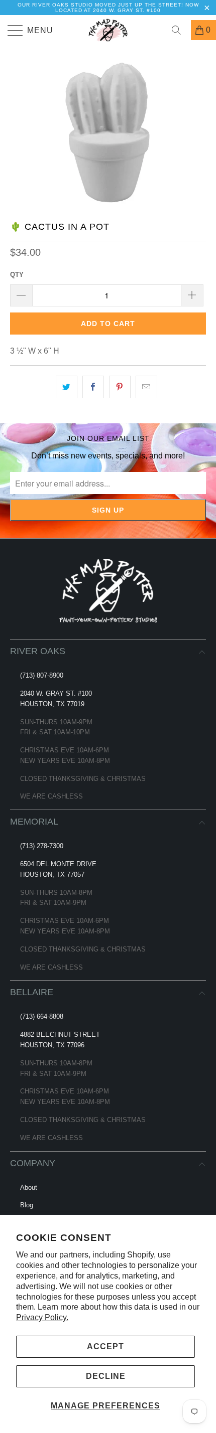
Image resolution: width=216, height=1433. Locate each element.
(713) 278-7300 (41, 846)
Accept (105, 1346)
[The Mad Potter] (108, 30)
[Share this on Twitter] (66, 387)
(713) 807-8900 (41, 675)
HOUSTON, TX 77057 (52, 874)
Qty (17, 274)
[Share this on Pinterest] (120, 387)
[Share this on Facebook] (93, 387)
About (28, 1187)
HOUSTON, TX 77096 (52, 1045)
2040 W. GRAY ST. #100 (56, 693)
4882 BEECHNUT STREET (60, 1034)
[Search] (180, 30)
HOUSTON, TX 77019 (52, 704)
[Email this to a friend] (146, 387)
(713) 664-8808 (41, 1016)
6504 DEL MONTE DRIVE (58, 864)
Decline (106, 1376)
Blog (26, 1205)
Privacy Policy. (42, 1317)
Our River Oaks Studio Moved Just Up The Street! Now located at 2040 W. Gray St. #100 (108, 7)
